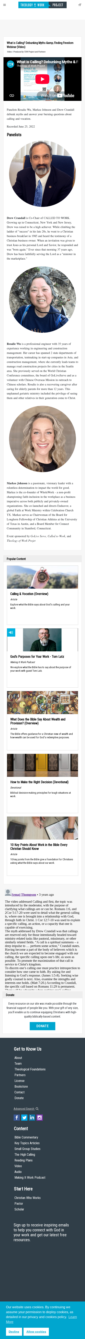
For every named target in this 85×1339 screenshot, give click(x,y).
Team (18, 1064)
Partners (20, 1075)
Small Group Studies (27, 1149)
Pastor (18, 1204)
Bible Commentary (26, 1137)
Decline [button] (14, 1331)
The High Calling (24, 1155)
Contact (19, 1092)
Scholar (19, 1209)
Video (18, 1166)
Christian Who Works (27, 1198)
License (19, 1081)
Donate (42, 1026)
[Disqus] (42, 939)
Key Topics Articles (27, 1143)
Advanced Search (24, 1108)
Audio (18, 1172)
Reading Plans (23, 1160)
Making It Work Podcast (29, 1177)
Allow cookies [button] (36, 1331)
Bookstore (21, 1086)
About (18, 1058)
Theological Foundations (30, 1069)
